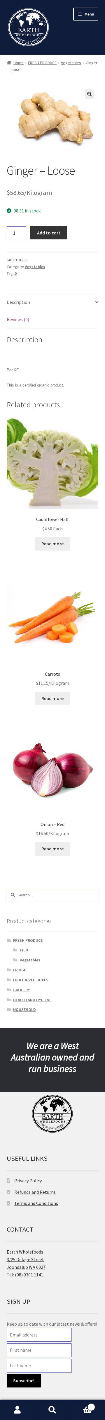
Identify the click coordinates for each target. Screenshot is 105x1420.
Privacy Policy (28, 1181)
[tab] (53, 302)
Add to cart (48, 233)
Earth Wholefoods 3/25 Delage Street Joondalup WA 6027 (26, 1259)
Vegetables (71, 62)
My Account (17, 1410)
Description (18, 302)
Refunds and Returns (35, 1192)
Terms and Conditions (36, 1203)
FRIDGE (19, 970)
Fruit (24, 950)
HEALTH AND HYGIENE (32, 999)
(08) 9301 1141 (29, 1275)
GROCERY (21, 989)
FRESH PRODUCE (42, 62)
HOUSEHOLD (24, 1009)
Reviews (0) (18, 319)
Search (52, 1410)
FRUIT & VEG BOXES (30, 980)
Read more (52, 543)
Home (18, 62)
